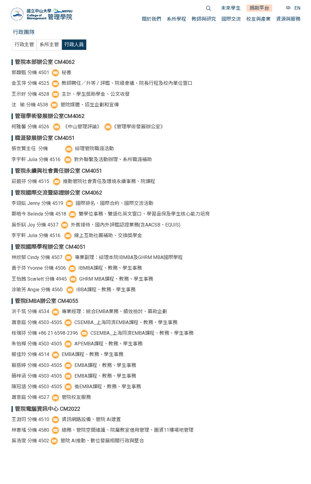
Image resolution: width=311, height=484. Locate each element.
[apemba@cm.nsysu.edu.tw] (68, 344)
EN (297, 8)
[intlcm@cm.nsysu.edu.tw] (72, 214)
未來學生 (231, 8)
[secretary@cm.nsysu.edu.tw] (56, 72)
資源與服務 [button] (288, 19)
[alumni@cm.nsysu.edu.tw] (56, 397)
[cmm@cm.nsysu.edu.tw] (56, 83)
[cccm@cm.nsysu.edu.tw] (56, 419)
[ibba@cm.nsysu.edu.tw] (70, 289)
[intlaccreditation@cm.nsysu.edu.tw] (65, 225)
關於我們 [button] (151, 19)
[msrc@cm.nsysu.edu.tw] (107, 127)
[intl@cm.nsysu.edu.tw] (70, 203)
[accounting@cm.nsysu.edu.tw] (56, 94)
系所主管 (49, 44)
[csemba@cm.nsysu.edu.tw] (68, 322)
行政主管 (24, 44)
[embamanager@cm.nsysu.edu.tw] (56, 311)
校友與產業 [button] (258, 19)
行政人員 (74, 44)
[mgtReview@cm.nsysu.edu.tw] (57, 127)
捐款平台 (259, 8)
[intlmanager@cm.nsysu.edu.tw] (69, 148)
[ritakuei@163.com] (84, 333)
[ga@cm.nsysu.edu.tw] (56, 430)
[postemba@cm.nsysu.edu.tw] (68, 386)
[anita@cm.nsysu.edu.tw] (54, 441)
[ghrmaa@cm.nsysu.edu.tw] (73, 279)
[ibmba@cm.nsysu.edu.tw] (72, 268)
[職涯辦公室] (68, 159)
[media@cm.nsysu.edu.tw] (54, 105)
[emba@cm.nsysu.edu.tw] (68, 376)
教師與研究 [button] (204, 19)
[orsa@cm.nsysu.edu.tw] (57, 181)
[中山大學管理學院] (41, 14)
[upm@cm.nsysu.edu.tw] (56, 354)
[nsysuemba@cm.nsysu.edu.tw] (68, 365)
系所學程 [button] (176, 19)
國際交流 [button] (231, 19)
